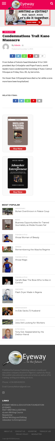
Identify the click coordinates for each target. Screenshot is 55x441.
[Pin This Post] (30, 55)
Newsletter (7, 415)
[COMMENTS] (42, 55)
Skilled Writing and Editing (14, 417)
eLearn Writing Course (12, 412)
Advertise (32, 431)
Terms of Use (45, 431)
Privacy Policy (22, 434)
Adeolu (17, 45)
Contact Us (20, 431)
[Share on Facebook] (12, 55)
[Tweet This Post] (18, 55)
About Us (8, 431)
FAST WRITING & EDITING (14, 410)
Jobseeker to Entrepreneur (14, 420)
